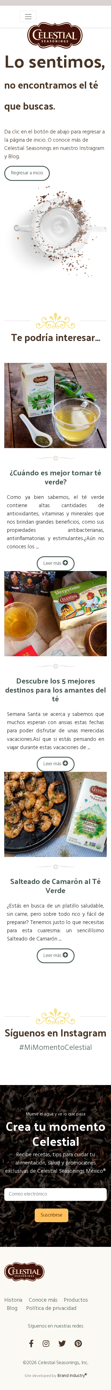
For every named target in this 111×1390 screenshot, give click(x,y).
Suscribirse (51, 1215)
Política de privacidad (51, 1308)
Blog (12, 1308)
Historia (13, 1300)
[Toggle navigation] (28, 16)
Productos (76, 1300)
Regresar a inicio (27, 173)
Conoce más (43, 1300)
